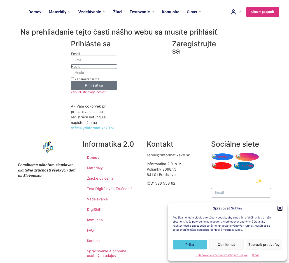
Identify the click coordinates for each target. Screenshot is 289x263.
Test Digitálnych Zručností (109, 188)
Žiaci (117, 11)
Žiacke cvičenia (100, 178)
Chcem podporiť (262, 12)
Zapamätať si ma (86, 79)
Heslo (76, 66)
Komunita (171, 11)
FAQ (90, 230)
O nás (255, 255)
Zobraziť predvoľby (264, 244)
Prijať (189, 244)
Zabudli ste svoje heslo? (88, 92)
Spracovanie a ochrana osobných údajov (221, 255)
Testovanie (140, 11)
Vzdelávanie (89, 11)
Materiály (58, 11)
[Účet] (235, 12)
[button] (280, 208)
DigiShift (94, 209)
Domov (34, 11)
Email (75, 54)
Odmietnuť (226, 244)
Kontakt (93, 240)
